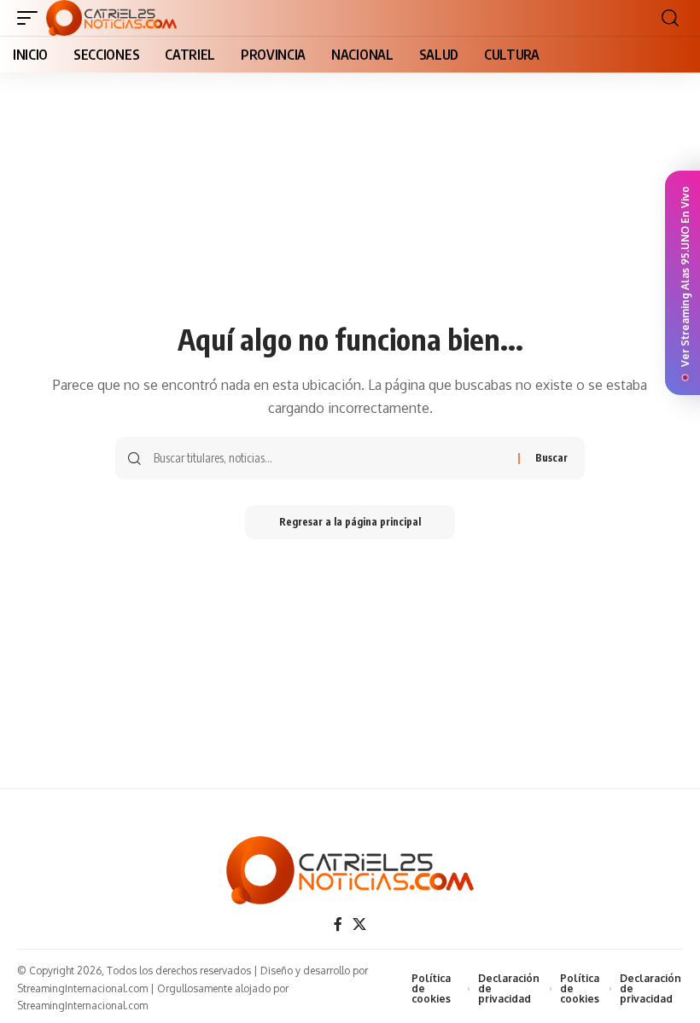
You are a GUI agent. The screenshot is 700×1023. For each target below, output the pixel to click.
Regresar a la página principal (350, 521)
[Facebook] (338, 924)
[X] (359, 924)
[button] (31, 18)
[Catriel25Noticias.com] (111, 18)
